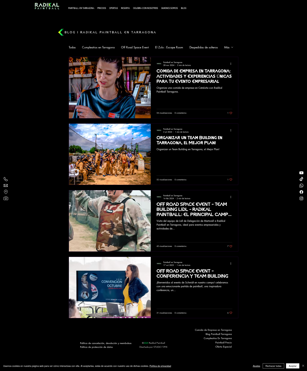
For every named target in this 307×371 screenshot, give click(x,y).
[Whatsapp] (301, 185)
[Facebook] (301, 192)
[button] (113, 8)
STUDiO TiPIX (160, 346)
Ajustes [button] (256, 365)
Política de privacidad (160, 365)
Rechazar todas (273, 365)
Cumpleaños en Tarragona (98, 47)
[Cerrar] (303, 365)
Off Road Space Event (135, 47)
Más (226, 47)
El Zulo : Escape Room (169, 47)
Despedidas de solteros (203, 47)
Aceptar (293, 365)
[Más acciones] (232, 64)
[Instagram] (301, 198)
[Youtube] (301, 172)
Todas (72, 47)
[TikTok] (301, 179)
